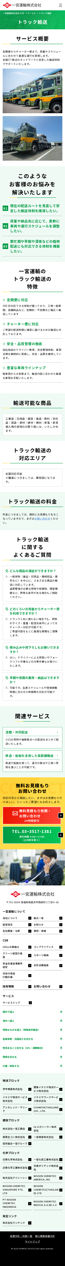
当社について (10, 918)
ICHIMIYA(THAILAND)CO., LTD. (46, 1109)
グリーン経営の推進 (12, 954)
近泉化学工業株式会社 (15, 1167)
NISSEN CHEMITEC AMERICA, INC (45, 1177)
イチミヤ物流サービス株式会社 (15, 1098)
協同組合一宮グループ (15, 1143)
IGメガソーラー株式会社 (45, 1128)
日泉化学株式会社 (12, 1159)
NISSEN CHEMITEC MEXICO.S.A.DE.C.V (45, 1203)
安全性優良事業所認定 (12, 965)
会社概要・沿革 (11, 931)
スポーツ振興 (41, 955)
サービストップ (11, 1002)
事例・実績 (40, 931)
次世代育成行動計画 (9, 975)
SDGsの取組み (11, 947)
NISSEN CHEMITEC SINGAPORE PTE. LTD (14, 1189)
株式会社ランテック (14, 1222)
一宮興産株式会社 (44, 1137)
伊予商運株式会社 (12, 1089)
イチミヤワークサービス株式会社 (46, 1098)
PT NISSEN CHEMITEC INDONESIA (9, 1203)
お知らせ (39, 924)
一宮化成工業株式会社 (46, 1159)
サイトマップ (32, 1241)
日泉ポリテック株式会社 (46, 1167)
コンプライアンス (43, 947)
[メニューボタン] (60, 5)
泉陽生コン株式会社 (14, 1137)
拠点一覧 (39, 918)
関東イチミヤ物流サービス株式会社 (46, 1088)
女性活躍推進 (41, 965)
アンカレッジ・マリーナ (15, 1109)
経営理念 (8, 924)
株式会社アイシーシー (15, 1177)
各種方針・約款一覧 (21, 1236)
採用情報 (8, 986)
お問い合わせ (42, 518)
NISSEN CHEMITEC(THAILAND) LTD (46, 1189)
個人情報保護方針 (45, 1236)
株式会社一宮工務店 (14, 1128)
